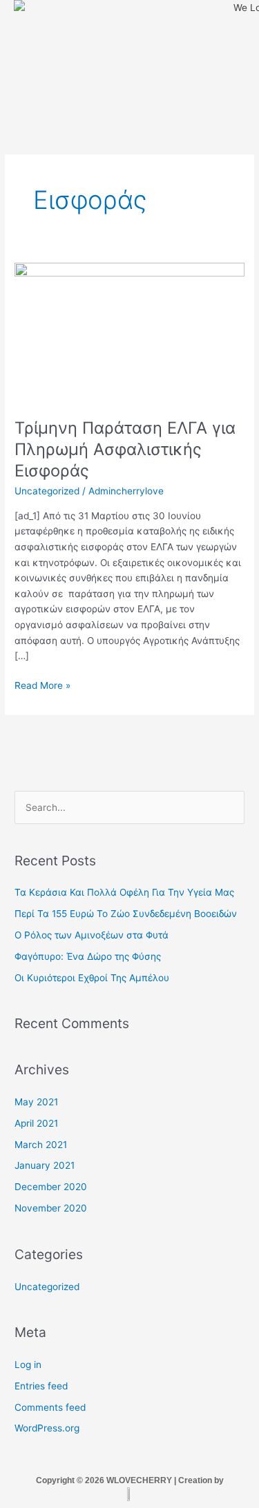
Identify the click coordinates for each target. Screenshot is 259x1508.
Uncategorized (47, 490)
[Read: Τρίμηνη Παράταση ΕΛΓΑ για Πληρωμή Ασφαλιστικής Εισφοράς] (129, 332)
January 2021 (45, 1165)
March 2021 (41, 1144)
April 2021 (36, 1123)
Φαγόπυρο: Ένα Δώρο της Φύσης (88, 956)
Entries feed (41, 1385)
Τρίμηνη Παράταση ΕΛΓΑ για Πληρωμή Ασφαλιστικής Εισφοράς (125, 449)
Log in (28, 1364)
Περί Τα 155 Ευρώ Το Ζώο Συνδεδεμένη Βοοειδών (126, 913)
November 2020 (51, 1208)
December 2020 (51, 1186)
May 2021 (36, 1101)
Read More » (42, 684)
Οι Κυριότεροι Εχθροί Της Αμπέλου (92, 977)
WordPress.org (47, 1428)
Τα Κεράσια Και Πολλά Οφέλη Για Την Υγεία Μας (124, 892)
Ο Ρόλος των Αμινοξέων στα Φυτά (92, 935)
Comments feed (50, 1407)
